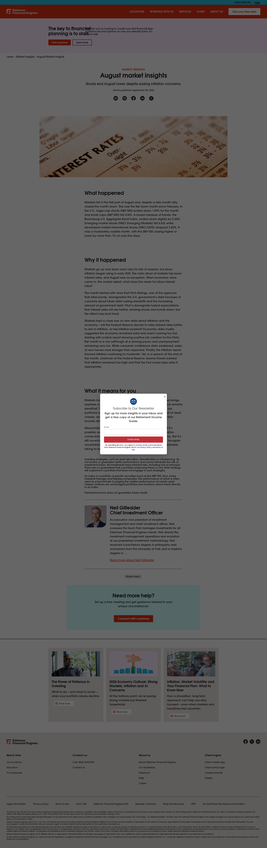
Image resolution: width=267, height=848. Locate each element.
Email (106, 427)
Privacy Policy (146, 447)
